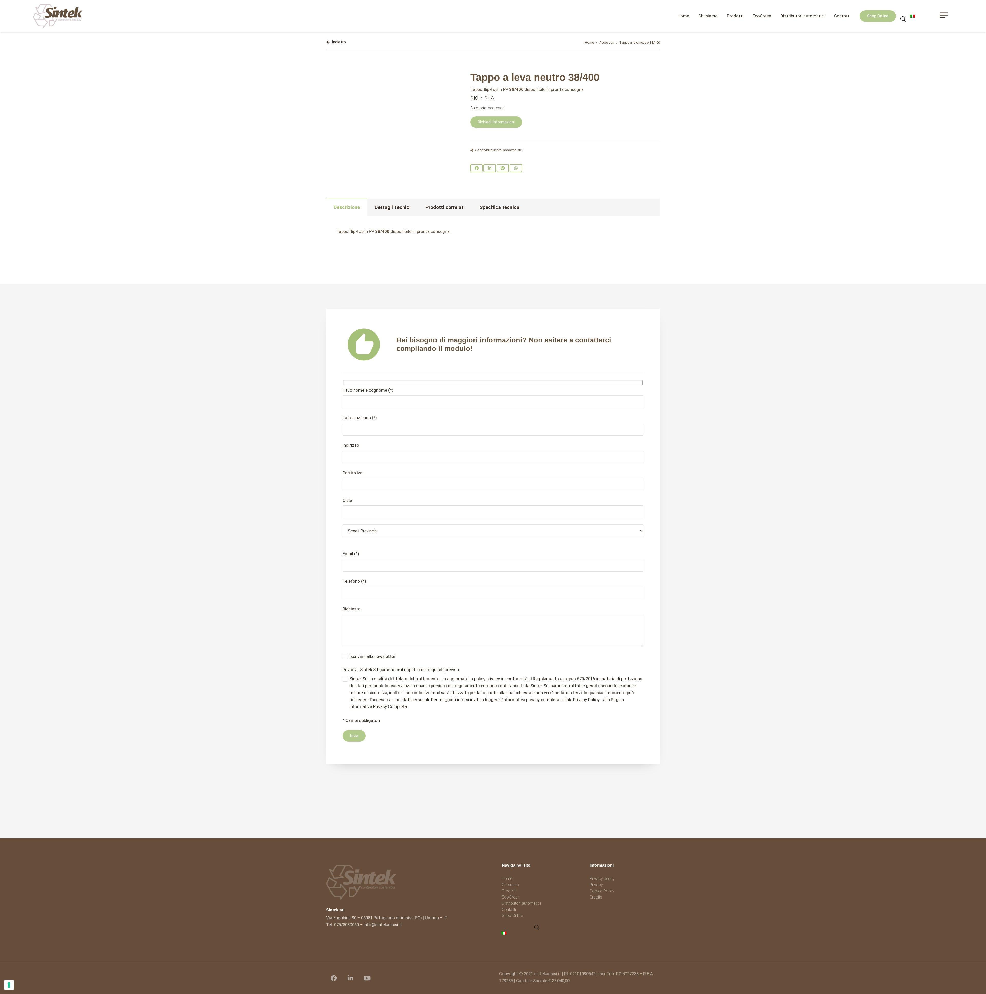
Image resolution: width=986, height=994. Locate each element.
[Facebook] (334, 978)
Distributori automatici (521, 903)
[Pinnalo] (503, 168)
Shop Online (512, 915)
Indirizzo (351, 445)
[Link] (58, 16)
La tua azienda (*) (360, 417)
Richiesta (352, 608)
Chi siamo (510, 884)
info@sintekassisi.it (383, 924)
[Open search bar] (903, 19)
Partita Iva (352, 472)
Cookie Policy (602, 890)
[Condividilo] (476, 168)
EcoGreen (511, 897)
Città (347, 500)
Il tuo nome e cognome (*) (368, 390)
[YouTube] (367, 978)
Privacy (596, 884)
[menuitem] (505, 933)
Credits (596, 897)
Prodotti (509, 890)
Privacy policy (602, 878)
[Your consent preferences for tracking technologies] (9, 985)
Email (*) (351, 553)
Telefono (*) (354, 581)
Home (589, 42)
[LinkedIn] (350, 978)
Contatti (509, 909)
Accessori (606, 42)
